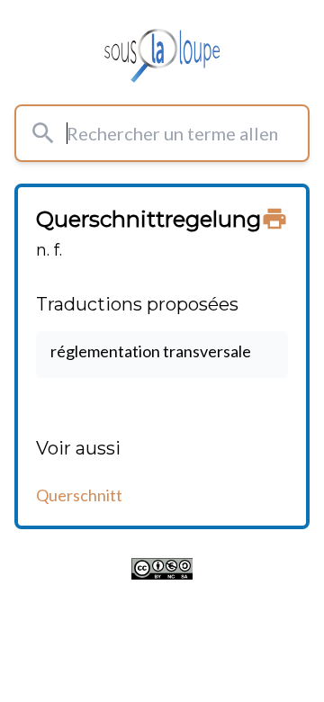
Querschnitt (79, 495)
